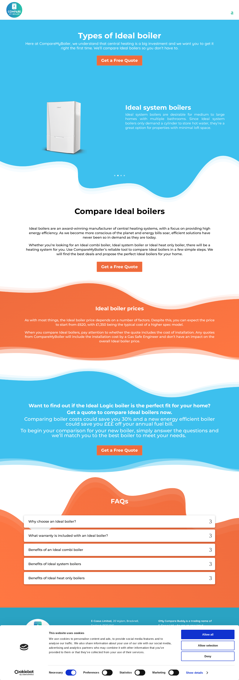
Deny (207, 656)
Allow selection (208, 645)
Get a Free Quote (119, 60)
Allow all (207, 634)
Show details (194, 672)
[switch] (107, 673)
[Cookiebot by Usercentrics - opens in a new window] (24, 673)
